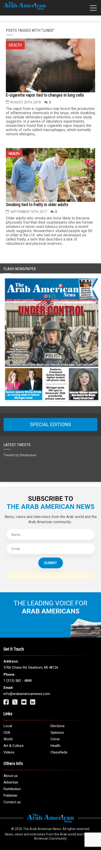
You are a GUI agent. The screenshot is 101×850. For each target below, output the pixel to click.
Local (8, 726)
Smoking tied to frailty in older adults (37, 204)
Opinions (57, 732)
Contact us (12, 802)
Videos (9, 752)
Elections (57, 726)
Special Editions (50, 424)
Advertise (11, 782)
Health (14, 154)
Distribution (12, 789)
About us (11, 776)
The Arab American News (42, 829)
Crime (55, 739)
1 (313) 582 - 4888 (18, 680)
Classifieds (58, 752)
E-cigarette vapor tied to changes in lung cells (45, 95)
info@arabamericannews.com (27, 694)
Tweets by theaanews (20, 455)
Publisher (11, 795)
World (8, 739)
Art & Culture (13, 746)
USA (7, 732)
